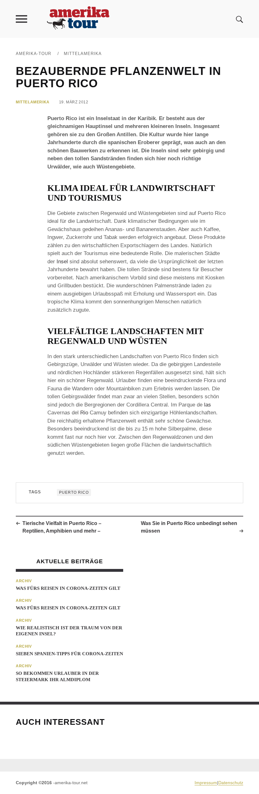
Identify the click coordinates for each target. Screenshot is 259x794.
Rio (84, 413)
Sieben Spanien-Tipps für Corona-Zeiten (69, 653)
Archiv (24, 581)
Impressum (206, 782)
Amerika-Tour (33, 53)
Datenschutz (230, 782)
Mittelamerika (83, 53)
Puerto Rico (74, 492)
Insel (62, 262)
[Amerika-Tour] (77, 18)
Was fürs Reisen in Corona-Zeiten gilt (68, 588)
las (207, 405)
